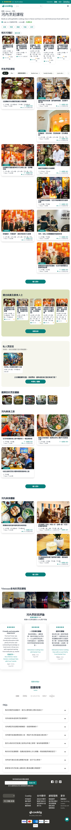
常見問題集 (52, 803)
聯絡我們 (52, 799)
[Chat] (67, 819)
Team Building (65, 801)
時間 (11, 27)
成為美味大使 (41, 803)
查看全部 (35, 331)
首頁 (2, 11)
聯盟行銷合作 (41, 801)
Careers (63, 803)
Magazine (28, 803)
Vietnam (8, 11)
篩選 (18, 27)
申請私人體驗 (35, 381)
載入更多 (35, 282)
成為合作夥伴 (41, 799)
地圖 (24, 27)
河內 (13, 11)
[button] (12, 2)
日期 (4, 27)
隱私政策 (30, 786)
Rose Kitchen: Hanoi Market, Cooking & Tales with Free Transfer (10, 659)
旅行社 (39, 806)
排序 (31, 27)
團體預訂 (63, 799)
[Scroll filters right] (68, 73)
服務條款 (52, 808)
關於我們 (28, 801)
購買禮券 (28, 806)
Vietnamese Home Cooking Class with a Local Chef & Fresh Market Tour (60, 652)
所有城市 (28, 799)
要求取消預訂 (53, 801)
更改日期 (17, 33)
